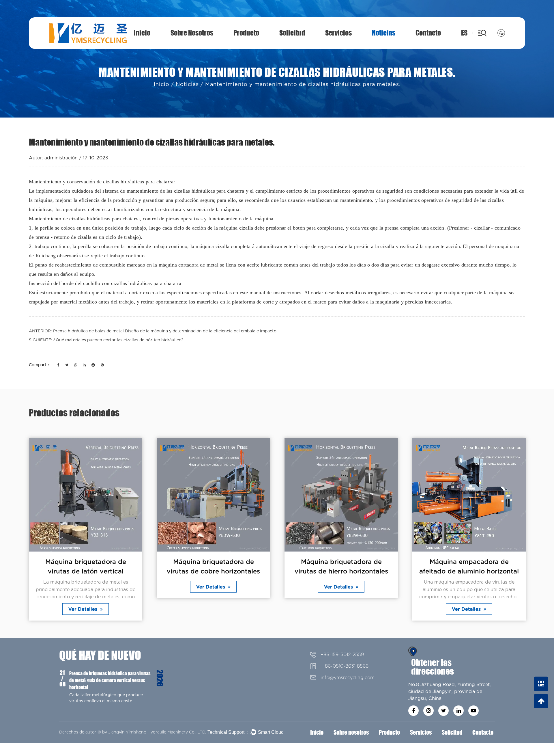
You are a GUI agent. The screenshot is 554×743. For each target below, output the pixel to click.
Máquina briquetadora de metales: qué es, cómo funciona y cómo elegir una (118, 676)
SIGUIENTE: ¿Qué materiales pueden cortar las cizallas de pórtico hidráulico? (106, 340)
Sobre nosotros (192, 33)
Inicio (142, 33)
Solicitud (292, 33)
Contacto (428, 33)
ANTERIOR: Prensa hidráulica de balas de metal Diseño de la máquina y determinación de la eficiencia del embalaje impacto (152, 331)
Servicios (338, 33)
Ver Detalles (83, 609)
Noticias (383, 33)
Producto (246, 33)
